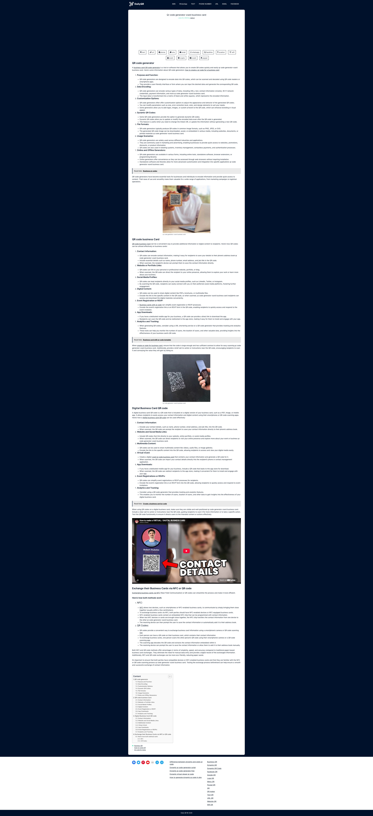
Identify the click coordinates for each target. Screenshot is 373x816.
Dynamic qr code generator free (182, 771)
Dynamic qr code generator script (183, 768)
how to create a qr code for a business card (202, 70)
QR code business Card (141, 244)
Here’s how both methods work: (148, 736)
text (143, 52)
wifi (232, 52)
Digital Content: (143, 707)
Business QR (138, 745)
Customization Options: (145, 686)
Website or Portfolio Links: (146, 702)
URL (216, 4)
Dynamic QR (212, 765)
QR (208, 788)
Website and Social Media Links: (148, 720)
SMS (173, 4)
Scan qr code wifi (140, 748)
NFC (141, 608)
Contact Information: (144, 700)
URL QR (210, 798)
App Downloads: (143, 711)
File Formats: (142, 691)
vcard (193, 58)
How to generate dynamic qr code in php (186, 777)
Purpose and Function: (145, 682)
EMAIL (224, 4)
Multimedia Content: (144, 723)
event (171, 58)
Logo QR (210, 778)
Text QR (210, 795)
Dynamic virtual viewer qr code (182, 774)
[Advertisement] (186, 35)
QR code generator (141, 679)
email (183, 52)
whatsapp (195, 52)
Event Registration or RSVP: (147, 709)
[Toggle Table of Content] (169, 676)
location (221, 52)
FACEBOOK (235, 4)
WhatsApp (183, 4)
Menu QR (210, 782)
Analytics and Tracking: (145, 713)
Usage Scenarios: (143, 693)
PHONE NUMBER (205, 4)
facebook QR (212, 772)
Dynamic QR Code (214, 768)
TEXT (193, 4)
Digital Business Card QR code (145, 716)
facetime (209, 52)
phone (162, 52)
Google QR (211, 775)
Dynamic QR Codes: (144, 688)
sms (173, 52)
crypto (182, 58)
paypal (204, 58)
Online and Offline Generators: (147, 695)
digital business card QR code (154, 418)
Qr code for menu (140, 750)
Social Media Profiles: (145, 704)
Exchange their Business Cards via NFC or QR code (153, 734)
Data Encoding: (143, 684)
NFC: (142, 739)
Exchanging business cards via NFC (146, 593)
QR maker (211, 792)
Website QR (211, 801)
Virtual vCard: (142, 725)
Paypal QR (211, 785)
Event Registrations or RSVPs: (147, 729)
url (153, 52)
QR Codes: (144, 741)
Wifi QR (210, 805)
